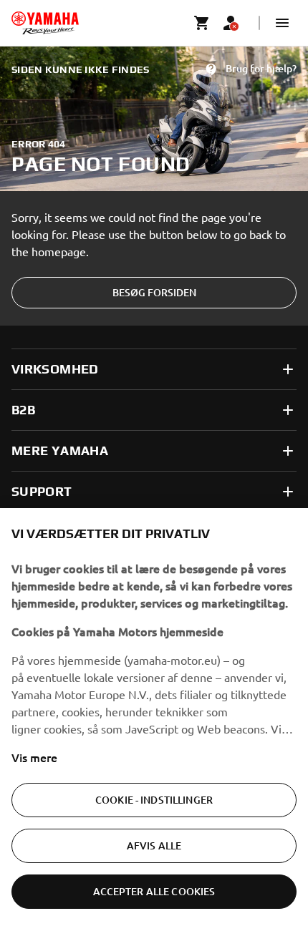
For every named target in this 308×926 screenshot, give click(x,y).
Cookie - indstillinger (154, 799)
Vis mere (34, 757)
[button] (282, 23)
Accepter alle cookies (154, 891)
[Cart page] (202, 22)
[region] (154, 717)
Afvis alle (154, 845)
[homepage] (45, 23)
